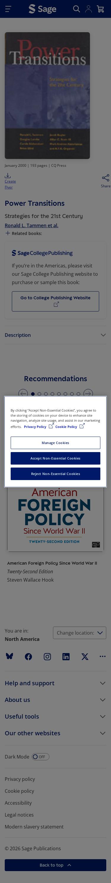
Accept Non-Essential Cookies (55, 458)
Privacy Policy (35, 426)
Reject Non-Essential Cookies (55, 473)
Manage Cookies (55, 442)
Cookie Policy (66, 426)
